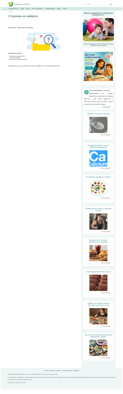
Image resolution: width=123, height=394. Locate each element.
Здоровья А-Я (13, 8)
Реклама (76, 370)
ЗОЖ (22, 8)
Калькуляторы (50, 8)
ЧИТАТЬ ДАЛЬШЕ (105, 135)
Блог (28, 8)
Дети (58, 8)
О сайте (46, 370)
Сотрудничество (67, 370)
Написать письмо (55, 370)
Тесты (65, 8)
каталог (21, 66)
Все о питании (37, 8)
